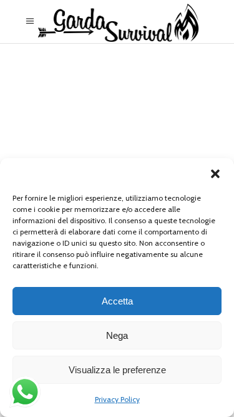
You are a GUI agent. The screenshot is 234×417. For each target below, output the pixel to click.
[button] (215, 174)
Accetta (117, 301)
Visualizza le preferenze (117, 369)
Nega (117, 335)
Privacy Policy (117, 399)
